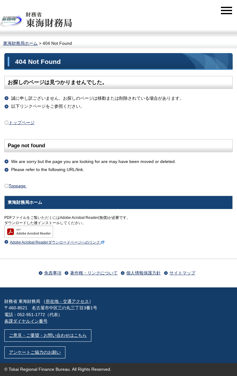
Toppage (18, 185)
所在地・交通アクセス (67, 301)
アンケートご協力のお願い (35, 352)
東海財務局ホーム (20, 43)
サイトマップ (182, 272)
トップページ (22, 122)
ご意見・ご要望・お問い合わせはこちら (48, 335)
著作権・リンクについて (94, 272)
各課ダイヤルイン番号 (26, 321)
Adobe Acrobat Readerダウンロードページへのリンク (55, 242)
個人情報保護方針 (143, 272)
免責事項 (52, 272)
